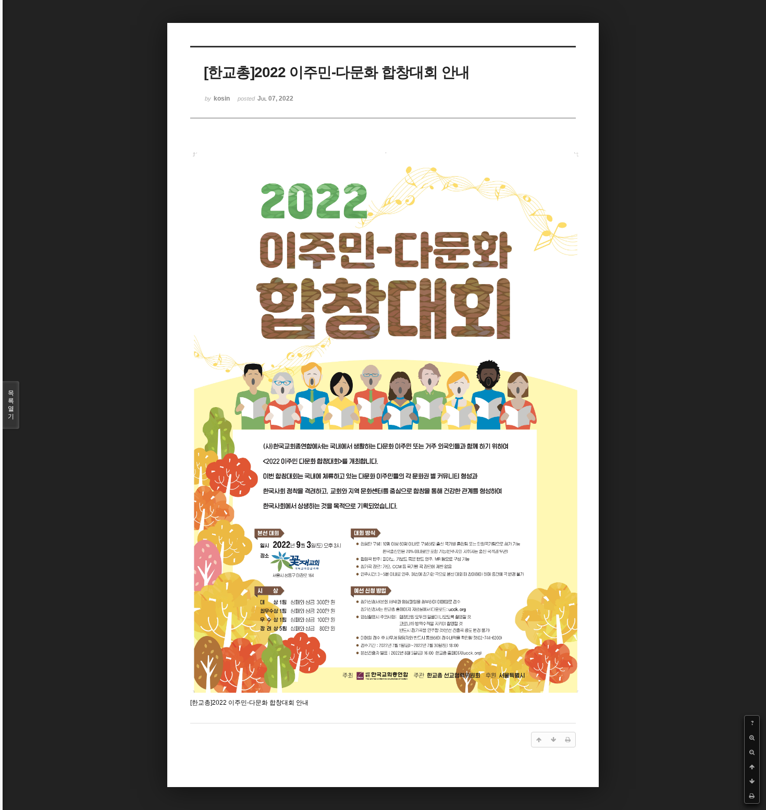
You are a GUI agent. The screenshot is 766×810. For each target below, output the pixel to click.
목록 (11, 404)
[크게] (752, 737)
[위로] (752, 766)
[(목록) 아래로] (752, 781)
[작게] (752, 752)
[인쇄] (752, 796)
